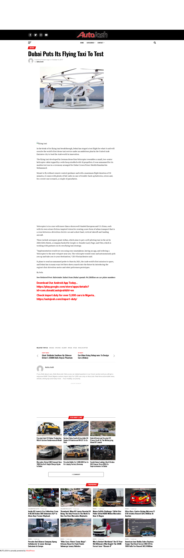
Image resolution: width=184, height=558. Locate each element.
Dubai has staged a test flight (85, 148)
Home (82, 43)
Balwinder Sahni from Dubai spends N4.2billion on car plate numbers (84, 277)
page (70, 348)
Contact (100, 43)
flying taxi (56, 148)
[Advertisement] (92, 15)
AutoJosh (40, 62)
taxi (75, 348)
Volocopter (82, 159)
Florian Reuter (82, 256)
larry (65, 348)
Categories (90, 43)
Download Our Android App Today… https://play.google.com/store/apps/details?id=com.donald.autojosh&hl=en (63, 286)
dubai (52, 348)
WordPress (30, 551)
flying (58, 348)
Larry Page (90, 243)
